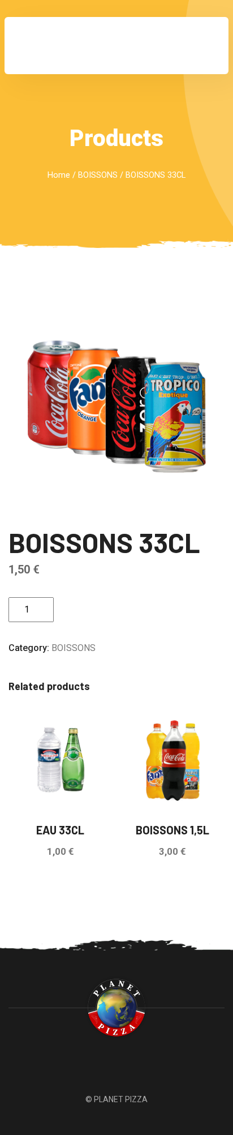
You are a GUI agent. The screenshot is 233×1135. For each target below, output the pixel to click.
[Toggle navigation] (204, 46)
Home (59, 175)
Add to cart (99, 609)
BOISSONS (98, 175)
